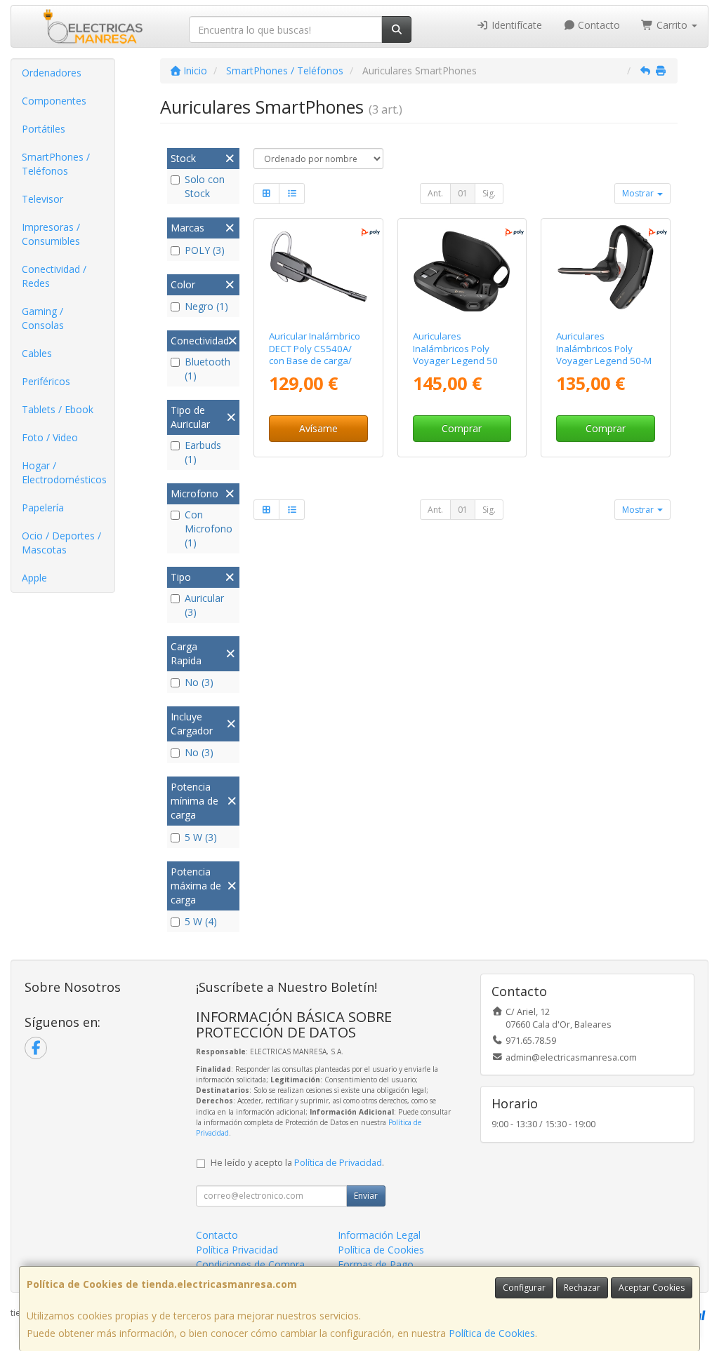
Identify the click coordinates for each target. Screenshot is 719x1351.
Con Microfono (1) (208, 528)
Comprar (462, 428)
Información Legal (379, 1235)
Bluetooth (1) (207, 368)
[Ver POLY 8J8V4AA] (318, 272)
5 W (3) (201, 837)
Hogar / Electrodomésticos (64, 472)
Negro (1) (206, 306)
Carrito (672, 25)
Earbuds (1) (203, 452)
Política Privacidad (237, 1249)
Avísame (318, 428)
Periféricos (46, 381)
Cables (37, 353)
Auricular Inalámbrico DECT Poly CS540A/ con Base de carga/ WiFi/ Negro (314, 354)
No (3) (199, 682)
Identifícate (515, 25)
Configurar (524, 1287)
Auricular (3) (204, 605)
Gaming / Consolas (43, 318)
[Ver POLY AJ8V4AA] (605, 272)
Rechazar (582, 1287)
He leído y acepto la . (297, 1163)
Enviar (366, 1196)
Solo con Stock (205, 186)
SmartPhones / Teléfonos (56, 163)
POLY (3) (205, 250)
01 (463, 193)
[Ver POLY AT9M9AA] (461, 272)
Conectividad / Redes (54, 276)
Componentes (54, 100)
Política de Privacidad (338, 1163)
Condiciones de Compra (250, 1264)
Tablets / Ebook (57, 409)
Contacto (597, 25)
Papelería (43, 507)
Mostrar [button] (639, 193)
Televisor (42, 199)
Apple (34, 577)
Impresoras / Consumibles (51, 234)
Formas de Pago (376, 1264)
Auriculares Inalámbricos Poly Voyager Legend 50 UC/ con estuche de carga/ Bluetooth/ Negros (455, 366)
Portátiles (43, 128)
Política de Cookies (492, 1333)
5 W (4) (201, 921)
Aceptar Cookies (652, 1287)
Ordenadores (51, 72)
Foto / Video (50, 437)
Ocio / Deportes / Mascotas (61, 542)
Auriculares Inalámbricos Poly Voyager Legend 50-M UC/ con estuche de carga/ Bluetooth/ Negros (604, 366)
